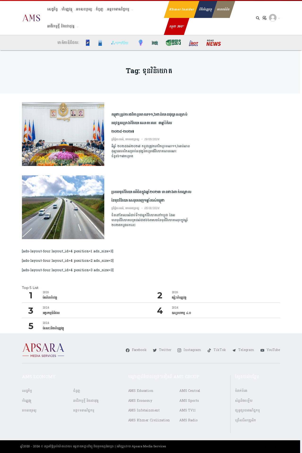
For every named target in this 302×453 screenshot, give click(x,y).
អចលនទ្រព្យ (84, 9)
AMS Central (189, 391)
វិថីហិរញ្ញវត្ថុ (205, 9)
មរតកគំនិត (223, 9)
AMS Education (140, 391)
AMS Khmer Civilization (149, 420)
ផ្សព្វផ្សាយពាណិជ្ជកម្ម (247, 410)
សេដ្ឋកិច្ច (52, 9)
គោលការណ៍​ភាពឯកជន (222, 446)
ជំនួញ (99, 9)
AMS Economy (140, 401)
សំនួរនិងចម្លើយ (243, 401)
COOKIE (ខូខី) (269, 446)
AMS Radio (188, 420)
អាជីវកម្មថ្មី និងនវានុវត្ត (61, 26)
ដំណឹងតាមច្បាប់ (248, 446)
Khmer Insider (181, 9)
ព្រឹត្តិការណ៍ (117, 139)
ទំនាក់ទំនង (241, 391)
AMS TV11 (187, 410)
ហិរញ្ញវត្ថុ (67, 9)
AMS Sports (189, 401)
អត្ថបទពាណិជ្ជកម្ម (118, 9)
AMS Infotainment (144, 410)
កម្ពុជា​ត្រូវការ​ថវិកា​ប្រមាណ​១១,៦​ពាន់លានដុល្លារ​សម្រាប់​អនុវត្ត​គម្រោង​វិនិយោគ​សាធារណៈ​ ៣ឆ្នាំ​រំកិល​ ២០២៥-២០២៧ (149, 123)
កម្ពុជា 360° (176, 26)
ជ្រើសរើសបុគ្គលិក (245, 420)
